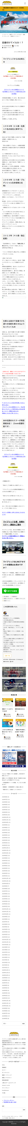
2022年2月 (4, 934)
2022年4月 (4, 929)
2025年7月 (4, 830)
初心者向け (6, 596)
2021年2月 (4, 965)
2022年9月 (4, 916)
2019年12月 (5, 1000)
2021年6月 (4, 954)
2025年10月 (5, 822)
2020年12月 (5, 970)
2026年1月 (4, 814)
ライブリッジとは (6, 1116)
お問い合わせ (12, 1118)
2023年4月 (4, 898)
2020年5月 (4, 988)
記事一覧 (7, 656)
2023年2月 (4, 904)
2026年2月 (4, 812)
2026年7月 (4, 799)
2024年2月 (4, 873)
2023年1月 (4, 906)
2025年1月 (4, 845)
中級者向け (14, 596)
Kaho (3, 1065)
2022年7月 (4, 921)
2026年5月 (4, 804)
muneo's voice (6, 1085)
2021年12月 (5, 939)
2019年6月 (4, 1016)
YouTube (7, 661)
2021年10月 (5, 944)
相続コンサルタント (8, 598)
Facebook (13, 659)
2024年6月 (4, 863)
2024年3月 (4, 870)
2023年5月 (4, 896)
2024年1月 (4, 876)
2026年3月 (4, 809)
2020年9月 (4, 977)
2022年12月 (5, 909)
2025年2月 (4, 842)
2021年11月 (5, 942)
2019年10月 (5, 1005)
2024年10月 (5, 853)
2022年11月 (5, 911)
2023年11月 (5, 881)
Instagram (20, 659)
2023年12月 (5, 878)
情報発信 (4, 1067)
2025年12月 (5, 817)
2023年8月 (4, 888)
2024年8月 (4, 858)
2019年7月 (4, 1013)
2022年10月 (5, 914)
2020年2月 (4, 995)
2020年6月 (4, 985)
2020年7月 (4, 983)
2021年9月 (4, 947)
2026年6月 (4, 802)
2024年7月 (4, 860)
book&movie (5, 1090)
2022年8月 (4, 919)
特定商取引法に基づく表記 (10, 1102)
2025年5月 (4, 835)
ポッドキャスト (6, 1072)
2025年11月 (5, 820)
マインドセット (6, 1088)
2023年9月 (4, 886)
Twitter (7, 659)
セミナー (4, 1070)
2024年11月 (5, 850)
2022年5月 (4, 926)
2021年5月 (4, 957)
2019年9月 (4, 1008)
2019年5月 (4, 1018)
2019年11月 (5, 1003)
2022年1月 (4, 937)
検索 (23, 1023)
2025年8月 (4, 827)
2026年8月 (4, 797)
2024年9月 (4, 855)
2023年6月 (4, 893)
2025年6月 (4, 832)
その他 (3, 1093)
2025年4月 (4, 837)
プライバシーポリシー (9, 1100)
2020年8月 (4, 980)
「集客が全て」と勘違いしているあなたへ (12, 789)
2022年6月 (4, 924)
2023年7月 (4, 891)
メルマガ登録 (5, 1118)
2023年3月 (4, 901)
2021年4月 (4, 960)
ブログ (20, 1116)
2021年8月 (4, 949)
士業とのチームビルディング (9, 1082)
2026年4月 (4, 807)
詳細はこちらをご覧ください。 (10, 413)
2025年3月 (4, 840)
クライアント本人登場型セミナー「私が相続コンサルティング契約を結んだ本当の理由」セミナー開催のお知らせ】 (13, 409)
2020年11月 (5, 972)
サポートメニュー (15, 1116)
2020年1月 (4, 998)
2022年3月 (4, 932)
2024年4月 (4, 868)
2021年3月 (4, 962)
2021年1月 (4, 967)
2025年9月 (4, 825)
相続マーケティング (8, 47)
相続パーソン (7, 600)
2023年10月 (5, 883)
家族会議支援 (5, 1080)
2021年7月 (4, 952)
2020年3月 (4, 993)
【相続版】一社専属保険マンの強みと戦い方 (12, 787)
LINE (12, 661)
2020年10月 (5, 975)
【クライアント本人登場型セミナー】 (14, 89)
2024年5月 (4, 865)
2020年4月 (4, 990)
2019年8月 (4, 1011)
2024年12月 (5, 848)
